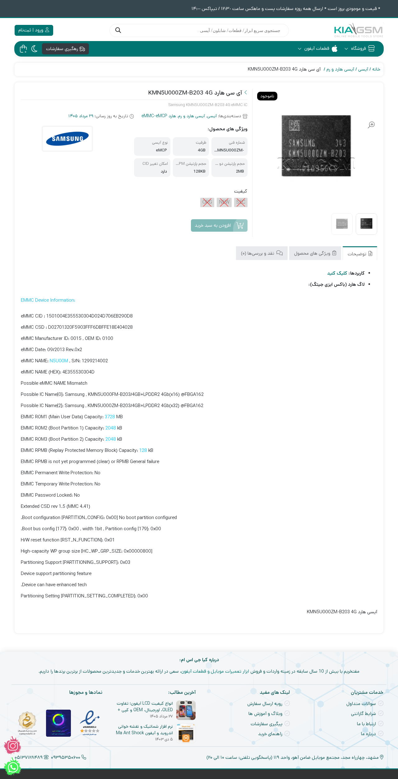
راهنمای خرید (270, 733)
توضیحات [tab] (358, 253)
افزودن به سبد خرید (213, 225)
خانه (376, 69)
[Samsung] (67, 139)
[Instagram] (12, 745)
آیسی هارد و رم (340, 69)
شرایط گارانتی (363, 713)
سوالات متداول (361, 703)
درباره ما (368, 733)
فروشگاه (358, 48)
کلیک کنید (337, 273)
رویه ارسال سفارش (264, 703)
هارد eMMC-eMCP (158, 116)
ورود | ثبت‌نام (31, 30)
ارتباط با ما (366, 724)
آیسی (363, 69)
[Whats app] (12, 766)
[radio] (241, 202)
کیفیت (240, 191)
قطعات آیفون (316, 48)
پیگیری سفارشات (266, 724)
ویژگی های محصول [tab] (312, 253)
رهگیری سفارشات (62, 48)
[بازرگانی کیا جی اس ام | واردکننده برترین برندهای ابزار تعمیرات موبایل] (358, 30)
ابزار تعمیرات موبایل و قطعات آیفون (215, 671)
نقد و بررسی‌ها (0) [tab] (258, 253)
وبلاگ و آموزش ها (265, 713)
